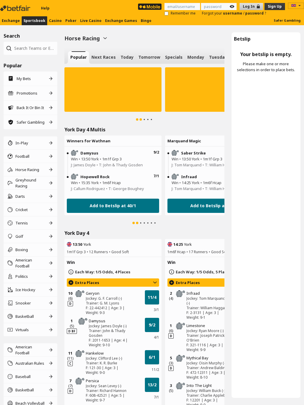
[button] (113, 89)
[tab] (78, 57)
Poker (71, 20)
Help (45, 8)
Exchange (11, 20)
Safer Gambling (287, 20)
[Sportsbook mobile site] (150, 7)
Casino (55, 20)
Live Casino (91, 20)
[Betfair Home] (15, 8)
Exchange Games (121, 20)
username (233, 13)
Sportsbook (34, 20)
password (255, 13)
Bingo (146, 20)
